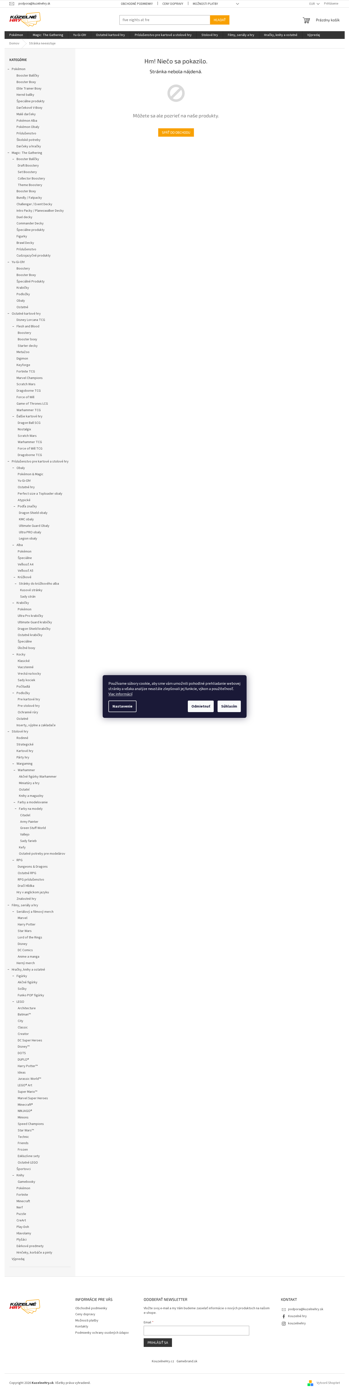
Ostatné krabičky (30, 635)
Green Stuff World (33, 828)
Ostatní (24, 789)
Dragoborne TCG (29, 390)
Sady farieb (28, 841)
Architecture (27, 1008)
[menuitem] (16, 35)
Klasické (24, 661)
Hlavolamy (24, 1233)
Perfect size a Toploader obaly (40, 493)
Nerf (20, 1207)
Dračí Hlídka (26, 885)
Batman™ (24, 1014)
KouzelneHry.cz (163, 1361)
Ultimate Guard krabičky (35, 622)
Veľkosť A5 (25, 570)
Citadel (25, 815)
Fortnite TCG (26, 371)
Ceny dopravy (172, 4)
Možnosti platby (205, 4)
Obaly (21, 300)
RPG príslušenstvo (31, 879)
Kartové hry (25, 751)
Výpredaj (18, 1259)
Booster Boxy (26, 82)
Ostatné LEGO (28, 1162)
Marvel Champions (30, 378)
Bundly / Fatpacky (29, 197)
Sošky (22, 988)
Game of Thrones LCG (32, 403)
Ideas (22, 1072)
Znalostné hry (26, 898)
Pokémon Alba (27, 120)
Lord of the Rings (30, 937)
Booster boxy (27, 339)
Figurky (22, 236)
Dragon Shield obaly (33, 512)
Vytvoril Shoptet (328, 1383)
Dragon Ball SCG (29, 422)
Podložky (23, 294)
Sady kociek (26, 680)
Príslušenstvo (26, 133)
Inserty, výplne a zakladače (36, 725)
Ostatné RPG (27, 873)
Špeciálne (25, 558)
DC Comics (25, 950)
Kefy (22, 847)
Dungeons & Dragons (33, 866)
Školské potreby (29, 140)
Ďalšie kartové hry (29, 416)
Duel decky (24, 217)
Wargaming (25, 763)
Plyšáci (22, 1239)
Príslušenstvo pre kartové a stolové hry (40, 461)
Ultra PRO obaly (30, 532)
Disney (22, 944)
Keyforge (23, 365)
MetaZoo (23, 352)
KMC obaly (26, 519)
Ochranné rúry (28, 712)
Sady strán (27, 596)
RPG (20, 860)
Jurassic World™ (29, 1078)
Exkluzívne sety (29, 1156)
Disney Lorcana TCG (31, 320)
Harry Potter (26, 924)
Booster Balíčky (28, 75)
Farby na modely (31, 808)
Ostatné (22, 307)
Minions (23, 1117)
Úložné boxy (26, 648)
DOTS (22, 1053)
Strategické (25, 744)
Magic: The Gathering (27, 152)
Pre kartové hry (29, 699)
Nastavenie (122, 706)
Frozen (23, 1149)
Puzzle (21, 1214)
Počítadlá (23, 686)
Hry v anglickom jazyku (33, 892)
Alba (20, 545)
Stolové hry (20, 731)
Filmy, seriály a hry (25, 905)
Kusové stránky (31, 590)
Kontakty (81, 1326)
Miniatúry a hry (29, 783)
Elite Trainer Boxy (29, 88)
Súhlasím (229, 706)
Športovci (24, 1169)
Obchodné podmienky (137, 4)
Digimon (22, 358)
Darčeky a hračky (29, 146)
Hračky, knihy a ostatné (28, 969)
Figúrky (22, 976)
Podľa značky (27, 506)
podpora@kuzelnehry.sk (305, 1309)
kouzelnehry (297, 1323)
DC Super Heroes (30, 1040)
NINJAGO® (25, 1111)
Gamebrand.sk (187, 1361)
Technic (23, 1137)
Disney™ (24, 1046)
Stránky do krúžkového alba (39, 583)
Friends (23, 1143)
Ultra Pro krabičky (30, 615)
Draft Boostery (28, 165)
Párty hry (23, 757)
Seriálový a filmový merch (35, 911)
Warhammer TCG (29, 410)
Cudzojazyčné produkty (34, 255)
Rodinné (22, 738)
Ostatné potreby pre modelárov (42, 853)
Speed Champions (31, 1124)
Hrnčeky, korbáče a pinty (34, 1252)
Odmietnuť (200, 706)
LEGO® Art (25, 1085)
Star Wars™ (26, 1130)
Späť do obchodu (176, 132)
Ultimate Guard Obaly (34, 525)
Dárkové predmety (30, 1246)
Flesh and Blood (28, 326)
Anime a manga (28, 956)
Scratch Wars (26, 384)
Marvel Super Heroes (33, 1098)
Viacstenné (26, 667)
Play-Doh (23, 1227)
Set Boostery (27, 172)
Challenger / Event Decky (34, 204)
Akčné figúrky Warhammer (38, 776)
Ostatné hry (26, 487)
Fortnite (22, 1194)
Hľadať (220, 20)
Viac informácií (120, 694)
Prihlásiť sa (158, 1342)
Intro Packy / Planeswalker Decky (40, 210)
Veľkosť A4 (25, 564)
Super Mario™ (27, 1091)
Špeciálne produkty (31, 101)
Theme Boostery (30, 185)
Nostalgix (24, 429)
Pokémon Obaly (28, 127)
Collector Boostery (31, 178)
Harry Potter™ (28, 1066)
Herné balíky (25, 94)
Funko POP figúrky (31, 995)
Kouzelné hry (297, 1316)
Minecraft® (25, 1104)
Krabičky (23, 287)
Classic (23, 1027)
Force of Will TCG (30, 448)
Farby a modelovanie (33, 802)
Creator (23, 1034)
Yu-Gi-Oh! (18, 262)
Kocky (21, 654)
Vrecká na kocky (29, 673)
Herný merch (26, 963)
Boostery (23, 268)
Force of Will (25, 397)
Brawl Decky (25, 242)
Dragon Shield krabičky (34, 628)
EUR (312, 4)
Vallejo (25, 834)
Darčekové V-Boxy (29, 107)
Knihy (20, 1175)
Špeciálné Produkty (31, 281)
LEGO (20, 1001)
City (20, 1021)
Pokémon (18, 69)
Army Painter (29, 821)
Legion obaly (28, 538)
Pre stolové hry (29, 705)
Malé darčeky (26, 114)
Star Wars (25, 931)
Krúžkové (24, 577)
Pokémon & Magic (30, 474)
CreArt (21, 1220)
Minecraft (23, 1201)
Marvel (22, 918)
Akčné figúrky (27, 982)
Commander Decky (30, 223)
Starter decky (28, 345)
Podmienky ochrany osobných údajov (102, 1332)
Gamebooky (26, 1181)
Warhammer (26, 770)
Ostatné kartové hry (26, 313)
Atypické (24, 500)
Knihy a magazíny (31, 795)
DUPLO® (23, 1059)
